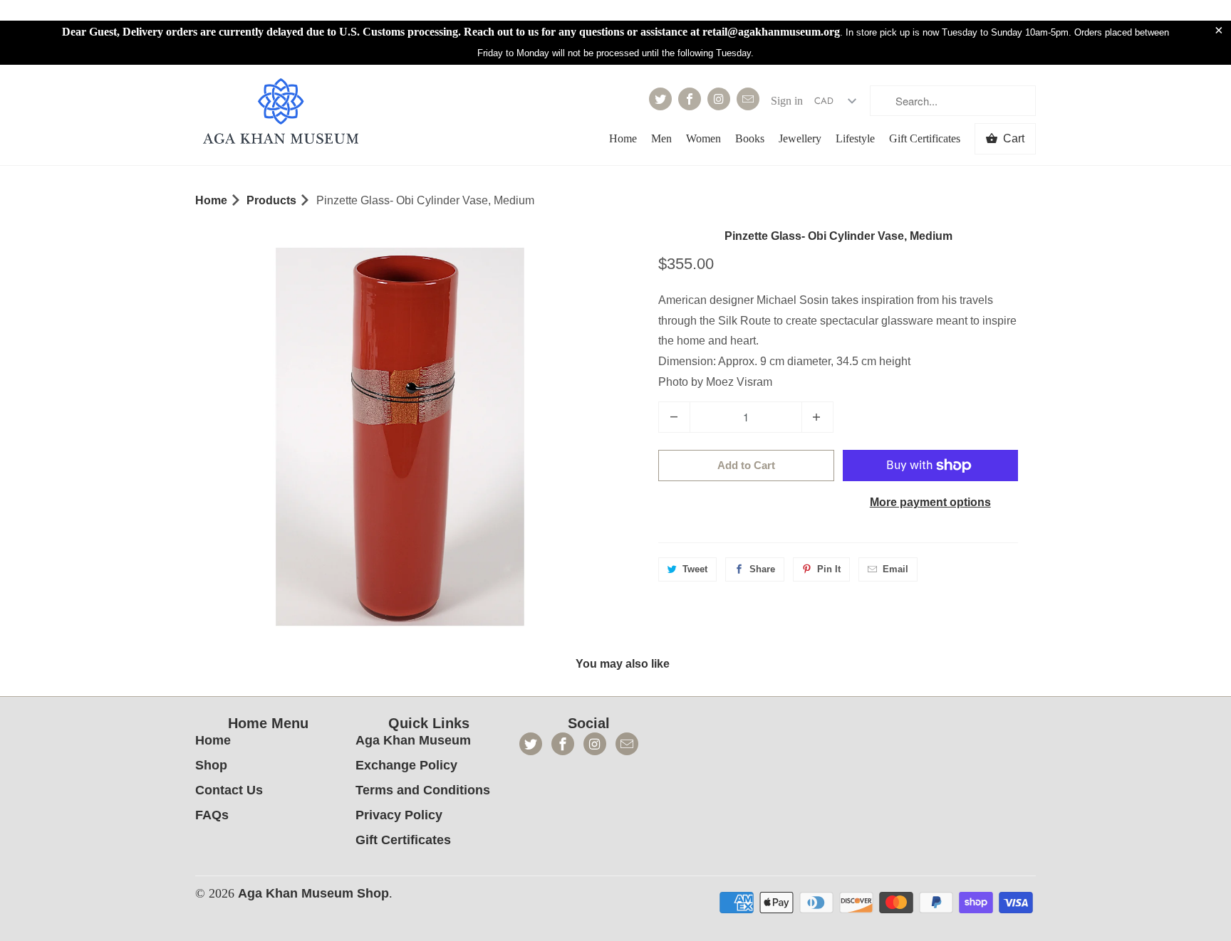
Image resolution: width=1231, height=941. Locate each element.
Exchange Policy (406, 765)
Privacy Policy (398, 815)
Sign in (787, 101)
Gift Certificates (924, 138)
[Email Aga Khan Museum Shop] (748, 99)
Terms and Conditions (422, 790)
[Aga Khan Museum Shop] (280, 112)
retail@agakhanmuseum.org (771, 32)
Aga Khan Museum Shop (313, 893)
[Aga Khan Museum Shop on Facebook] (689, 99)
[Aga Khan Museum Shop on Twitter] (660, 99)
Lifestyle (855, 138)
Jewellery (800, 138)
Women (703, 138)
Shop (211, 765)
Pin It (829, 569)
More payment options (930, 502)
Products (271, 200)
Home (623, 138)
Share (762, 569)
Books (749, 138)
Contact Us (229, 790)
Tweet (694, 569)
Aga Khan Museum (413, 740)
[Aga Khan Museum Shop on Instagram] (718, 99)
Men (661, 138)
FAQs (212, 815)
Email (895, 569)
